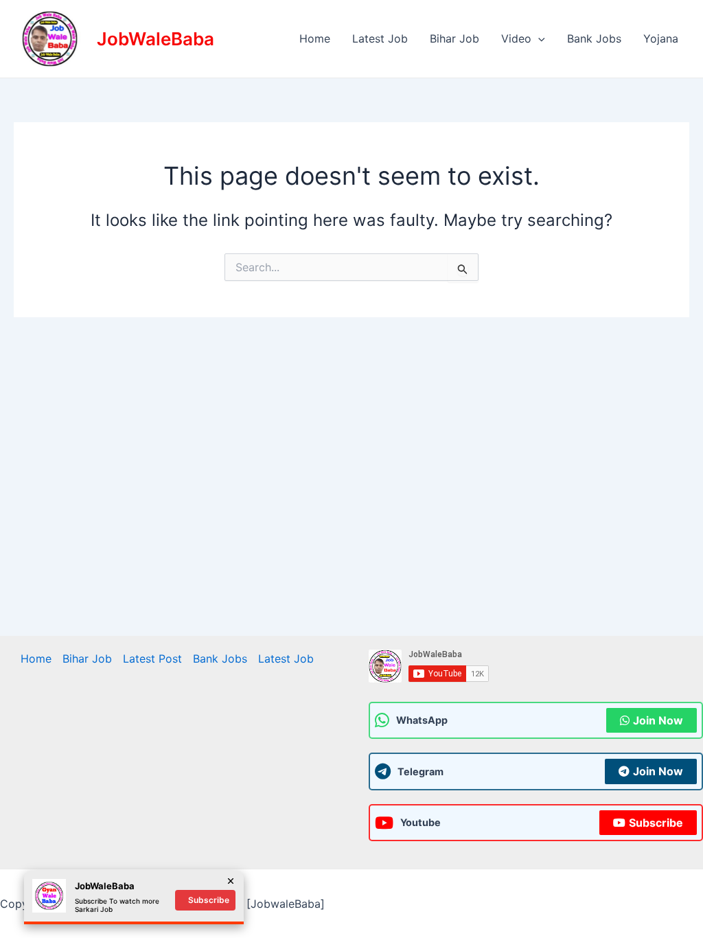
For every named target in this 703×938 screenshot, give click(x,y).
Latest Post (152, 658)
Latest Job (380, 38)
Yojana (660, 38)
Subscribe (656, 823)
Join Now (658, 720)
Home (314, 38)
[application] (538, 38)
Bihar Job (454, 38)
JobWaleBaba (155, 38)
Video (516, 38)
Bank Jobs (594, 38)
